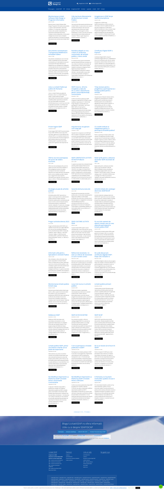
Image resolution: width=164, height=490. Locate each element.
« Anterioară (77, 412)
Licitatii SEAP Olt (61, 479)
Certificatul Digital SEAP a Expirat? (104, 51)
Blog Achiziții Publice (52, 470)
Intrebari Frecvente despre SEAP (98, 432)
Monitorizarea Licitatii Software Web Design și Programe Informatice (56, 18)
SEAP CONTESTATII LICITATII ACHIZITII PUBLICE (81, 159)
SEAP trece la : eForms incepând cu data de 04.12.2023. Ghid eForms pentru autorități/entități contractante (80, 90)
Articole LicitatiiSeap (71, 432)
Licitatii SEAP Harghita (62, 484)
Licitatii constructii (69, 460)
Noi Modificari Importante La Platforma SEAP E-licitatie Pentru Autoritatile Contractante (58, 379)
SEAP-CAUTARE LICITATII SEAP (80, 222)
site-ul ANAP (85, 465)
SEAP (98, 9)
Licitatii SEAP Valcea (76, 482)
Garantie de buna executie (80, 189)
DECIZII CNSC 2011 (82, 432)
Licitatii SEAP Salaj (103, 477)
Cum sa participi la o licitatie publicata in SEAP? (81, 347)
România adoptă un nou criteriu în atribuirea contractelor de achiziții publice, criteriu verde (80, 53)
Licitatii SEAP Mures (76, 484)
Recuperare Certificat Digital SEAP (89, 458)
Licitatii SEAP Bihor (107, 482)
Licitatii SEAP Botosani (72, 480)
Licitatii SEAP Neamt (54, 479)
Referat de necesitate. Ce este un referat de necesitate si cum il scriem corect (81, 254)
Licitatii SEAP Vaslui (70, 477)
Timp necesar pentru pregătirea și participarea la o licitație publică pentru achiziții (105, 89)
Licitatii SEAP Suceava (78, 477)
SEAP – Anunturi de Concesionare (55, 461)
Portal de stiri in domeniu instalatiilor (72, 458)
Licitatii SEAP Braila (64, 480)
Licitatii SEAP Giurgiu (80, 480)
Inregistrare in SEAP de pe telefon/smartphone (104, 17)
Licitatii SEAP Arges (61, 482)
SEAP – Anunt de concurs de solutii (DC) (56, 460)
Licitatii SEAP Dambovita (89, 480)
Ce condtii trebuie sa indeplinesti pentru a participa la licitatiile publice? (105, 128)
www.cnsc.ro (85, 467)
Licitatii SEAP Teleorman (86, 477)
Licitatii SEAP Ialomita (85, 479)
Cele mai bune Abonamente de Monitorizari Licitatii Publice (81, 18)
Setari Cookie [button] (131, 487)
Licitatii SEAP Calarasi (105, 480)
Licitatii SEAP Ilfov (77, 479)
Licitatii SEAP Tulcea (62, 477)
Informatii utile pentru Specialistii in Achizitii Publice (58, 254)
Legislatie (89, 9)
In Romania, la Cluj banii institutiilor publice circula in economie (105, 378)
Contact (103, 9)
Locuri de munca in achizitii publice (81, 285)
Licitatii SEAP (59, 9)
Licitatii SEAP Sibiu (83, 482)
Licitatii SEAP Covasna (109, 479)
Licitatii (94, 9)
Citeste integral (52, 43)
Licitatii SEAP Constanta (99, 482)
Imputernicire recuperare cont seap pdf (80, 127)
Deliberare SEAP (54, 315)
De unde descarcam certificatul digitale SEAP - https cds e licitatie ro (104, 254)
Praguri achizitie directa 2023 (58, 221)
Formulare (61, 432)
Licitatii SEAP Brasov (99, 484)
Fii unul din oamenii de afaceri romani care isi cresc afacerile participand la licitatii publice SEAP (104, 224)
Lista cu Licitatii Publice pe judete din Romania (57, 88)
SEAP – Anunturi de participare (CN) (55, 463)
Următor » (88, 412)
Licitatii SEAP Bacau (54, 482)
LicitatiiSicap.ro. (98, 435)
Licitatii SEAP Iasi (69, 484)
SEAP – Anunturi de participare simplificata (54, 466)
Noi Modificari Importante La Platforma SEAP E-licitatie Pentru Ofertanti (81, 378)
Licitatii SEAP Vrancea (55, 477)
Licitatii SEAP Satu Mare (96, 477)
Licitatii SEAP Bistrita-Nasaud (108, 484)
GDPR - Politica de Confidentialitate (118, 487)
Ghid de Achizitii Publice (87, 463)
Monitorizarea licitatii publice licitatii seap (58, 285)
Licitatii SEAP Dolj (69, 482)
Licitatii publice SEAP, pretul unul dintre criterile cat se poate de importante (58, 347)
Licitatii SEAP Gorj (102, 479)
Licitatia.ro (68, 455)
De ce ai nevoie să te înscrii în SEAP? (105, 347)
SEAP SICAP (98, 315)
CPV (64, 9)
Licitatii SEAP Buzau (97, 480)
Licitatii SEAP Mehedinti (111, 477)
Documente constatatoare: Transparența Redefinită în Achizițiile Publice (58, 52)
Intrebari (83, 9)
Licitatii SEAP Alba (92, 484)
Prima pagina (51, 9)
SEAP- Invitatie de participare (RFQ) (55, 468)
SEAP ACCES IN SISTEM (79, 315)
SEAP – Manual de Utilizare (88, 461)
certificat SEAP (81, 435)
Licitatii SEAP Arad (54, 484)
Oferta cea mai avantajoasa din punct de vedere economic (58, 159)
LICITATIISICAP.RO (69, 456)
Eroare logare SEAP (55, 127)
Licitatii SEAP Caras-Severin (56, 480)
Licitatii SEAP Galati (90, 482)
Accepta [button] (137, 487)
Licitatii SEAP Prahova (84, 484)
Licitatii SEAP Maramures (69, 479)
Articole (68, 9)
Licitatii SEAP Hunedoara (93, 479)
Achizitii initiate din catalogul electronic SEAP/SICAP (105, 190)
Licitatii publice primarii (103, 284)
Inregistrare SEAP (75, 9)
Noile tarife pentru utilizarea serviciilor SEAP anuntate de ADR (105, 159)
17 (84, 412)
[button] (161, 486)
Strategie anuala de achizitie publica (58, 190)
